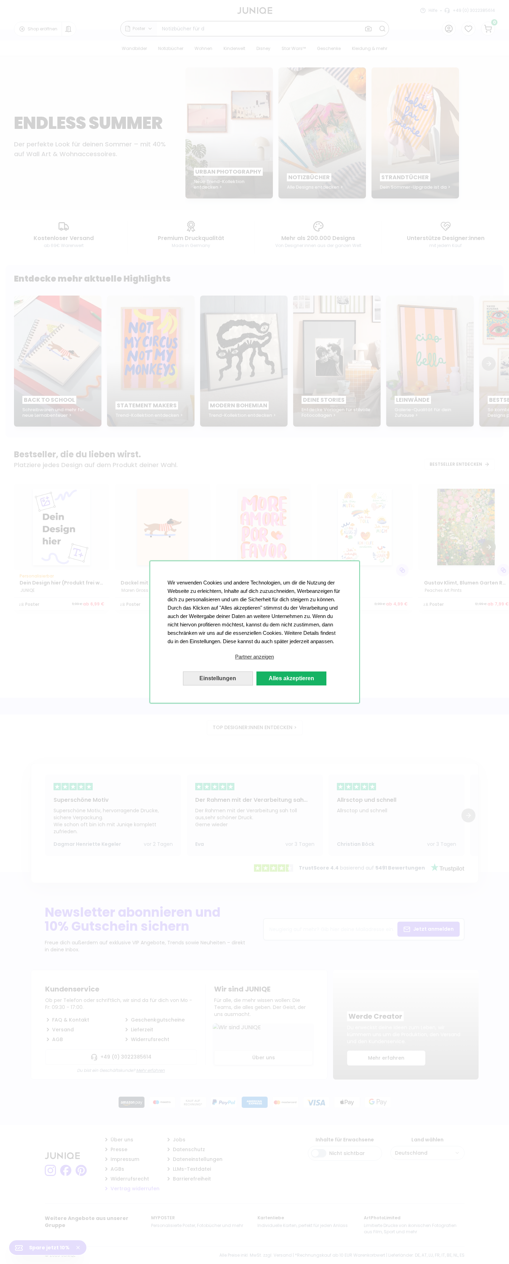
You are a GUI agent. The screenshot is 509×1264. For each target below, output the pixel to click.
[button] (255, 657)
